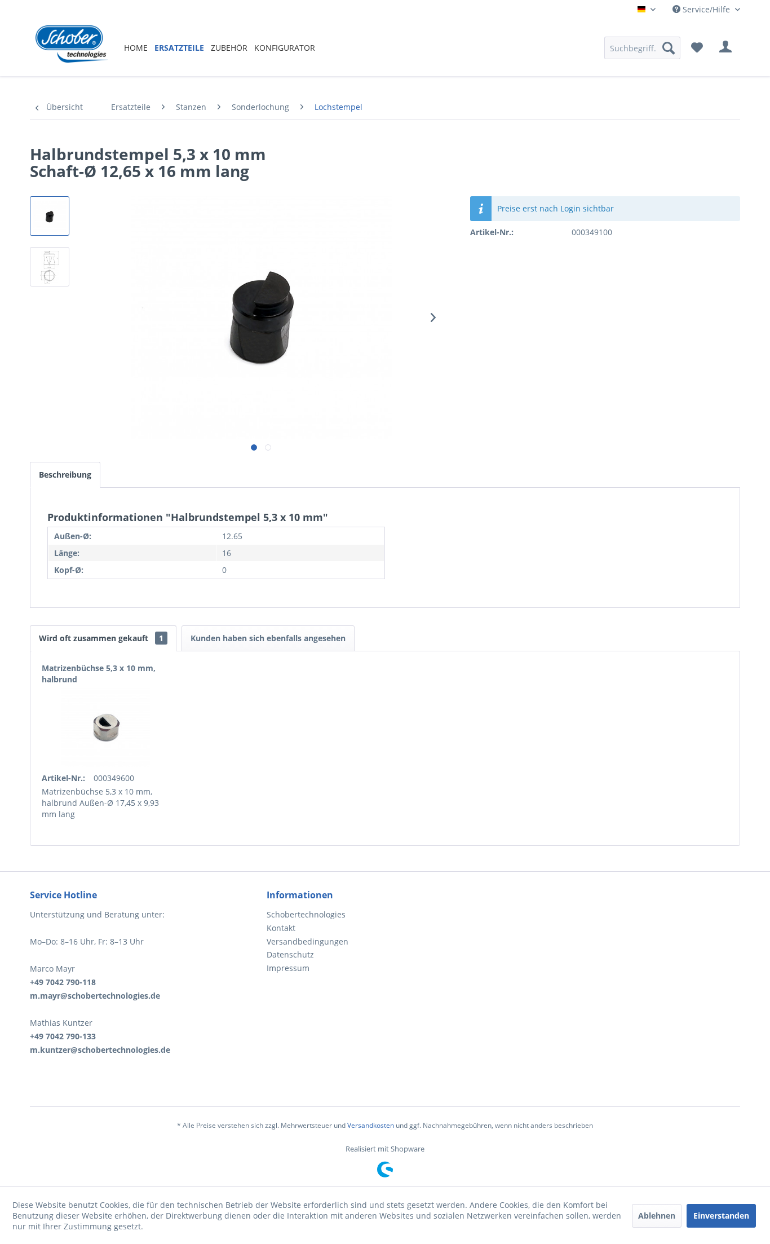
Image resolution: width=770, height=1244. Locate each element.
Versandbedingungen (307, 941)
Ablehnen (656, 1215)
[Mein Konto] (725, 48)
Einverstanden (721, 1215)
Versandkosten (370, 1125)
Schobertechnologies (306, 914)
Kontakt (281, 928)
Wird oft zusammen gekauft (101, 638)
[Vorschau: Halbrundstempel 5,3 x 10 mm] (49, 216)
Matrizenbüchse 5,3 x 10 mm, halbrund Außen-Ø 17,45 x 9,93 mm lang (100, 802)
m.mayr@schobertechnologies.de (95, 995)
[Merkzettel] (697, 48)
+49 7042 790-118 (63, 982)
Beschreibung (65, 474)
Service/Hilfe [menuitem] (706, 9)
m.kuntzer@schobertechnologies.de (100, 1049)
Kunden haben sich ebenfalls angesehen (268, 638)
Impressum (288, 968)
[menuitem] (136, 47)
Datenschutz (290, 954)
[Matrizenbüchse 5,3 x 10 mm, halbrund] (106, 727)
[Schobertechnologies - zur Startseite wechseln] (72, 47)
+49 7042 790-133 (63, 1036)
